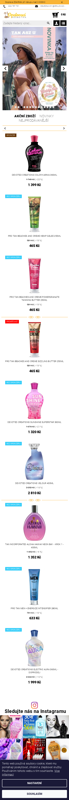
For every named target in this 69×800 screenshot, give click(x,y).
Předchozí (5, 128)
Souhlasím (34, 793)
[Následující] (63, 68)
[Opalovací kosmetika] (15, 15)
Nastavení (34, 783)
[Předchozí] (5, 68)
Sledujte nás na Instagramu (35, 711)
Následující (63, 128)
